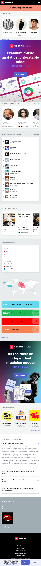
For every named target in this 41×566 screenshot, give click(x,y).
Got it (25, 562)
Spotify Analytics (20, 555)
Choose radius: (5, 504)
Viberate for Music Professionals (20, 558)
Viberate (7, 2)
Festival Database (20, 553)
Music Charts (20, 548)
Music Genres (21, 546)
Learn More (20, 74)
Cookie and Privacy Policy (11, 564)
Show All (4, 337)
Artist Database (20, 550)
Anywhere (18, 508)
